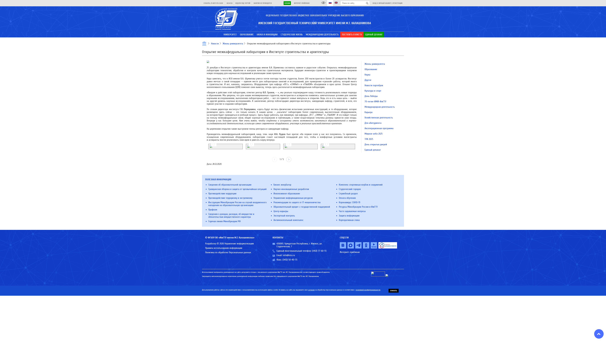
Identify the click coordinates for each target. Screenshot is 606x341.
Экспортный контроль (284, 215)
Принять (393, 291)
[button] (288, 159)
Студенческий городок (350, 189)
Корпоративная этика (349, 220)
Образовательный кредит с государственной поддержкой (301, 206)
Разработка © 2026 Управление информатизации (229, 243)
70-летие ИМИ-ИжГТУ (375, 101)
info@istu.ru (289, 255)
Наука (367, 74)
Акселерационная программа (379, 128)
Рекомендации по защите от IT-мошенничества (297, 202)
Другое (368, 80)
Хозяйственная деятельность (379, 117)
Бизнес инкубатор (282, 184)
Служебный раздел (348, 193)
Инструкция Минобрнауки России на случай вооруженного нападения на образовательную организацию (237, 204)
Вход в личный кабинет (382, 3)
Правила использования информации (223, 248)
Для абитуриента (373, 123)
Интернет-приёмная (301, 3)
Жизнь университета (233, 43)
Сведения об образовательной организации (229, 184)
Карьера (368, 112)
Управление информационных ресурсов (293, 198)
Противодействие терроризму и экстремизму (230, 198)
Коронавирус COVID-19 (349, 202)
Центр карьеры (280, 211)
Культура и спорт (373, 90)
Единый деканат (373, 149)
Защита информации (349, 215)
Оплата (287, 3)
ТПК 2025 (369, 139)
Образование (371, 69)
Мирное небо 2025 (374, 133)
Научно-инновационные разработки (291, 189)
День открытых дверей (376, 144)
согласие (311, 290)
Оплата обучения (347, 198)
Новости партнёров (374, 85)
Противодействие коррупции (222, 193)
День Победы (371, 96)
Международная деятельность (380, 106)
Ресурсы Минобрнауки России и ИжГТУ (358, 206)
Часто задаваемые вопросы (352, 211)
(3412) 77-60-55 (319, 250)
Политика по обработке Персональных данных (228, 252)
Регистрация (397, 3)
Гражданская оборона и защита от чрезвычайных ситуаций (237, 189)
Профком (212, 209)
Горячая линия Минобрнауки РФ (224, 221)
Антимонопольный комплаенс (288, 220)
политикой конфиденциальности (368, 290)
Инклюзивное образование (286, 193)
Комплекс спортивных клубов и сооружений (361, 184)
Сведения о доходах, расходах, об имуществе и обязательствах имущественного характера (231, 215)
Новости (215, 43)
